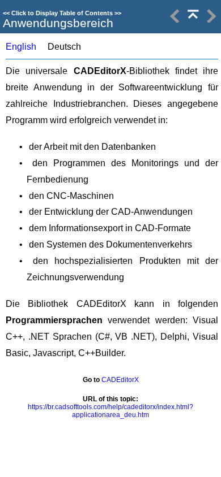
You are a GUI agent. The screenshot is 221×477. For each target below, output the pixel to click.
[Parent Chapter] (192, 20)
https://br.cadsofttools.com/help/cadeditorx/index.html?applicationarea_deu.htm (110, 411)
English (21, 46)
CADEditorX (120, 380)
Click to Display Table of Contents (62, 13)
